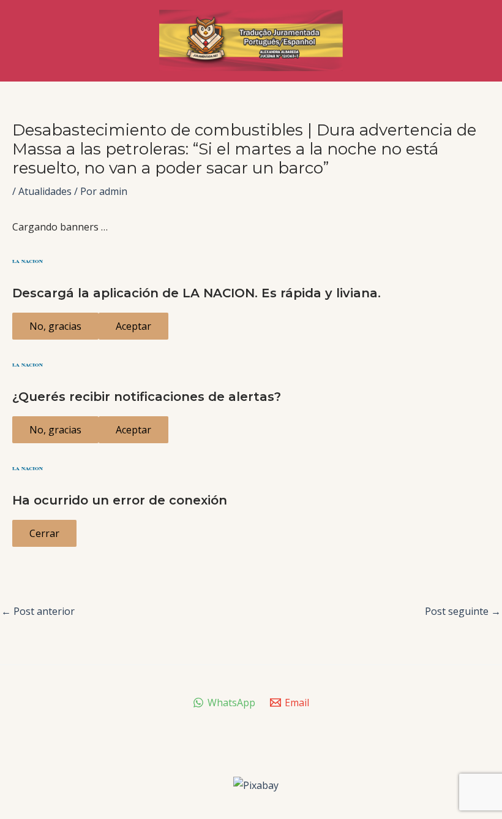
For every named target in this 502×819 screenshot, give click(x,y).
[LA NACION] (251, 261)
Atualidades (45, 191)
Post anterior (38, 611)
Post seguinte (463, 611)
